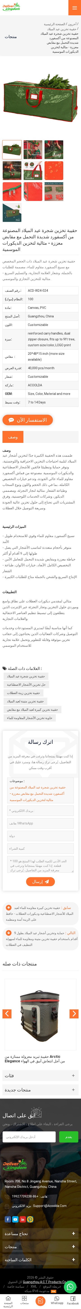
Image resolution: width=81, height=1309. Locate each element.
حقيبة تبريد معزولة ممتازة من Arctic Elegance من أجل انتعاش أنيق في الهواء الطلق (35, 1058)
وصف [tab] (13, 437)
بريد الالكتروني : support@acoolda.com (39, 1206)
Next (74, 1013)
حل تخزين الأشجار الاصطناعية (26, 684)
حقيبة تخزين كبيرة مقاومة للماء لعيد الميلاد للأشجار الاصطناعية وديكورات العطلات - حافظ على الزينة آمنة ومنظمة (39, 913)
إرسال (38, 881)
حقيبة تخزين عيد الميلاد (61, 29)
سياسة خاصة (15, 1286)
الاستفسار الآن (31, 420)
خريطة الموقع (52, 1286)
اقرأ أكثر (40, 1021)
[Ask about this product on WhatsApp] (70, 1287)
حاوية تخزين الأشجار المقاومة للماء (29, 718)
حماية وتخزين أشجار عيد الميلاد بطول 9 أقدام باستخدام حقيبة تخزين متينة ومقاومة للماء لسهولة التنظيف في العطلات (42, 939)
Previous (6, 1013)
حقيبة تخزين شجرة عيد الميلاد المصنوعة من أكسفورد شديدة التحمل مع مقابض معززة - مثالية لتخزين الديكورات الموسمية (38, 793)
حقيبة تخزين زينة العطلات (23, 693)
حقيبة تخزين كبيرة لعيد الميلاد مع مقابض (32, 709)
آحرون (72, 24)
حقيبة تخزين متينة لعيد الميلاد (25, 701)
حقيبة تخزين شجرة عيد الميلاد (26, 676)
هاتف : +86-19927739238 (29, 1196)
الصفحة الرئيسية (54, 24)
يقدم (68, 1137)
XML (34, 1286)
